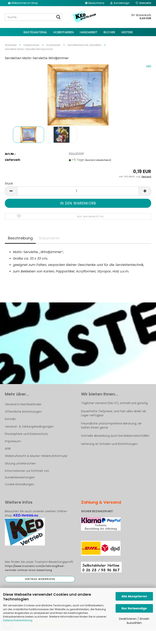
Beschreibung (20, 238)
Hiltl (148, 66)
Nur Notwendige (134, 608)
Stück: (9, 183)
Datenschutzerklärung (17, 620)
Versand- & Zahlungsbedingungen (29, 426)
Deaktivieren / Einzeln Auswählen (134, 621)
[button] (94, 3)
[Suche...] (58, 17)
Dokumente (49, 238)
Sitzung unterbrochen (20, 463)
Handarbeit (89, 32)
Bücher (109, 32)
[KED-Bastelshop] (84, 16)
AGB (8, 449)
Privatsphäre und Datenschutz (26, 434)
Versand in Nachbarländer (23, 404)
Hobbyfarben (63, 32)
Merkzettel (144, 3)
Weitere (127, 32)
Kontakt (10, 419)
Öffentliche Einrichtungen (23, 412)
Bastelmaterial (35, 32)
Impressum (13, 441)
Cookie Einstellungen (19, 484)
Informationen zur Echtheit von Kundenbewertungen (27, 474)
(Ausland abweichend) (98, 160)
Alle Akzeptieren (134, 596)
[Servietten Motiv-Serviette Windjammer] (78, 95)
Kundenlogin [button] (121, 3)
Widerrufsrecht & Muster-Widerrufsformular (36, 456)
